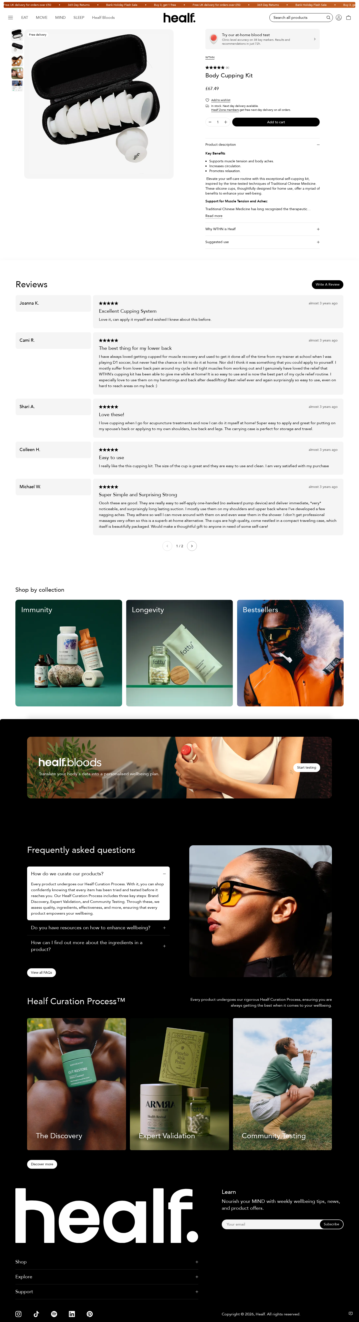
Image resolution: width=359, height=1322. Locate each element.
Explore (23, 1276)
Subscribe (331, 1224)
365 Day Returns (52, 5)
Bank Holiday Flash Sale (95, 5)
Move (41, 17)
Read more (213, 216)
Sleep (79, 17)
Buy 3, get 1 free (139, 5)
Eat (24, 17)
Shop (21, 1262)
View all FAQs (41, 972)
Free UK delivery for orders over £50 (190, 5)
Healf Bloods (103, 17)
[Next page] (192, 546)
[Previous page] (167, 546)
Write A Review (327, 284)
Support (24, 1291)
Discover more (42, 1164)
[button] (262, 67)
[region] (99, 104)
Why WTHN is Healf (220, 229)
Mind (60, 17)
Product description (220, 144)
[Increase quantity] (226, 122)
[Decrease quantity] (210, 122)
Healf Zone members (225, 110)
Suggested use (217, 242)
